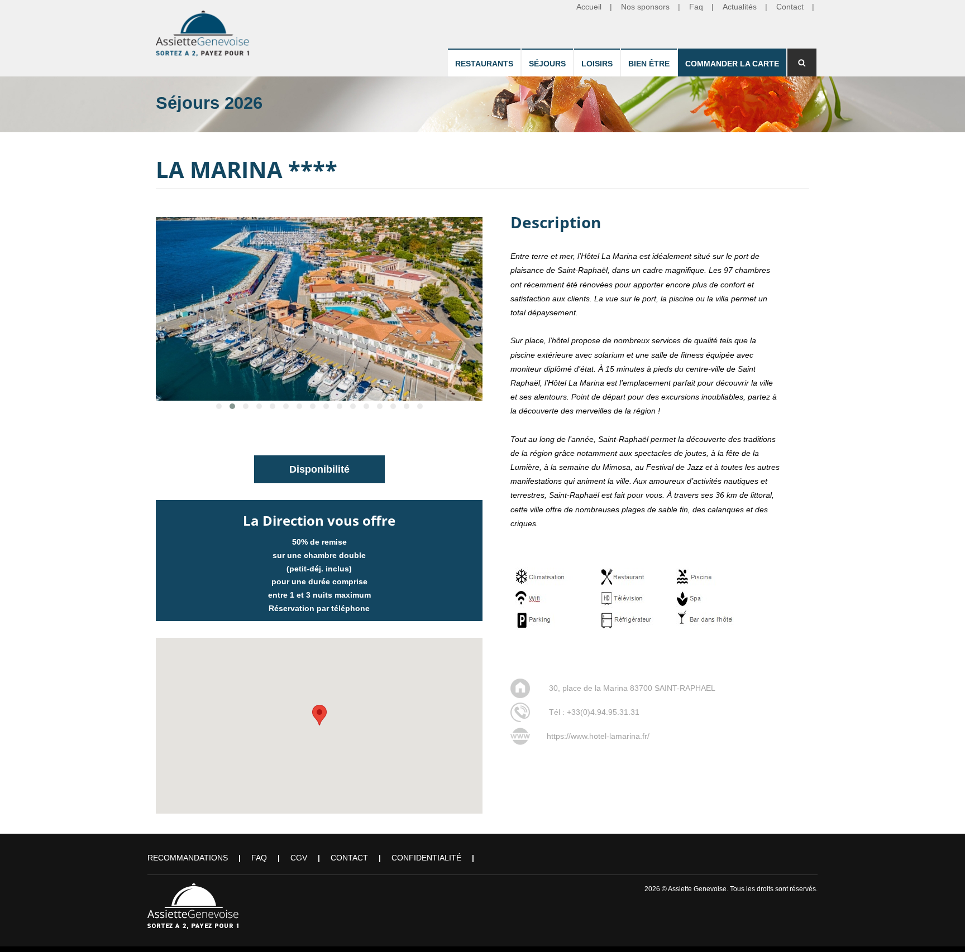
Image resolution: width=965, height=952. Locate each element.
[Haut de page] (941, 928)
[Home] (203, 31)
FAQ (259, 857)
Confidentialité (426, 857)
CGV (298, 857)
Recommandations (187, 857)
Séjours (547, 63)
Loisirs (597, 63)
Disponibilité (319, 469)
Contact (349, 857)
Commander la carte (732, 63)
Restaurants (484, 63)
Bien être (649, 63)
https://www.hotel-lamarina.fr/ (598, 736)
